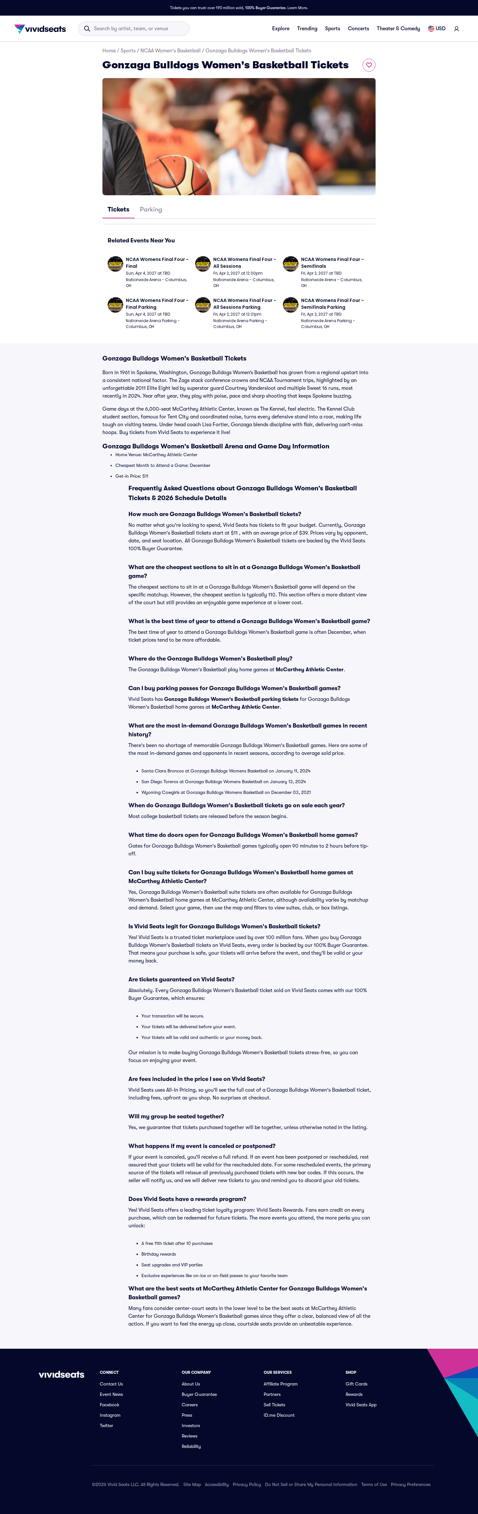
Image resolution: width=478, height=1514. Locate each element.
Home (109, 51)
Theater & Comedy (398, 29)
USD (440, 29)
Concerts (358, 29)
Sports (332, 29)
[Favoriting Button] (369, 65)
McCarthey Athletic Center (310, 670)
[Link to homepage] (42, 28)
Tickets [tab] (118, 209)
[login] (456, 28)
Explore (280, 29)
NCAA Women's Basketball (170, 51)
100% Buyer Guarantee (265, 8)
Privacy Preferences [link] (411, 1484)
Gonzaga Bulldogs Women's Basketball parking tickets (231, 699)
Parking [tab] (151, 209)
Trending (307, 29)
